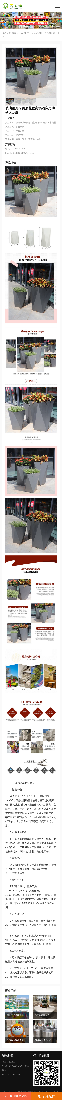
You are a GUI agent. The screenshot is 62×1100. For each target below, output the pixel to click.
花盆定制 (38, 33)
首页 (14, 33)
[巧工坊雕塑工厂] (11, 6)
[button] (57, 6)
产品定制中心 (25, 33)
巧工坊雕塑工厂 (28, 1092)
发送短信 (49, 1096)
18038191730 (17, 1096)
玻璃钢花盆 (49, 33)
